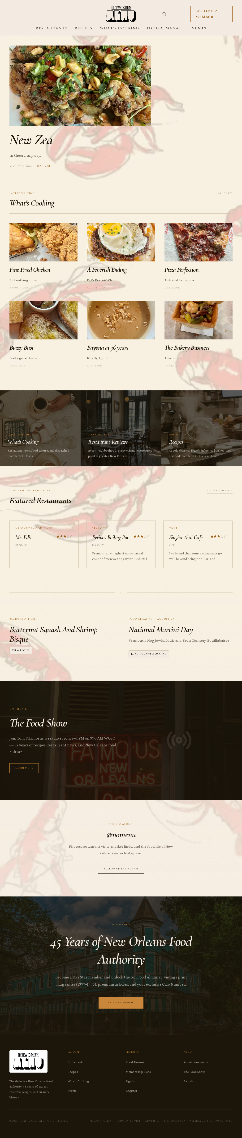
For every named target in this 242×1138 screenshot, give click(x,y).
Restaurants (51, 28)
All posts (225, 193)
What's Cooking (119, 28)
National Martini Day (161, 629)
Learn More (24, 768)
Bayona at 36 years (108, 348)
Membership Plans (138, 1072)
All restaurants (220, 490)
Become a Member (206, 14)
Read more (44, 166)
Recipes (84, 28)
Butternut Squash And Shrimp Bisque (53, 634)
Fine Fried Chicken (29, 270)
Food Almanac (164, 28)
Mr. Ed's (22, 537)
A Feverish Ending (107, 270)
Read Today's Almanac (149, 654)
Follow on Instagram (121, 868)
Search (188, 1081)
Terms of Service (129, 1121)
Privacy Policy (101, 1121)
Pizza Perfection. (182, 270)
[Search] (164, 14)
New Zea (30, 139)
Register (131, 1090)
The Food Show (194, 1072)
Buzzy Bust (21, 348)
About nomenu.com (197, 1062)
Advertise (152, 1121)
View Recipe (21, 650)
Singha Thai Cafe (186, 537)
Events (197, 28)
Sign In (130, 1081)
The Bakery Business (187, 348)
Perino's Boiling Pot (110, 537)
